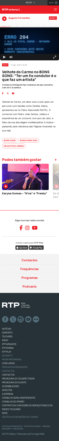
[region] (29, 220)
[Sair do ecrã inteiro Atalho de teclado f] (54, 437)
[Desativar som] (11, 437)
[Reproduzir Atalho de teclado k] (4, 437)
